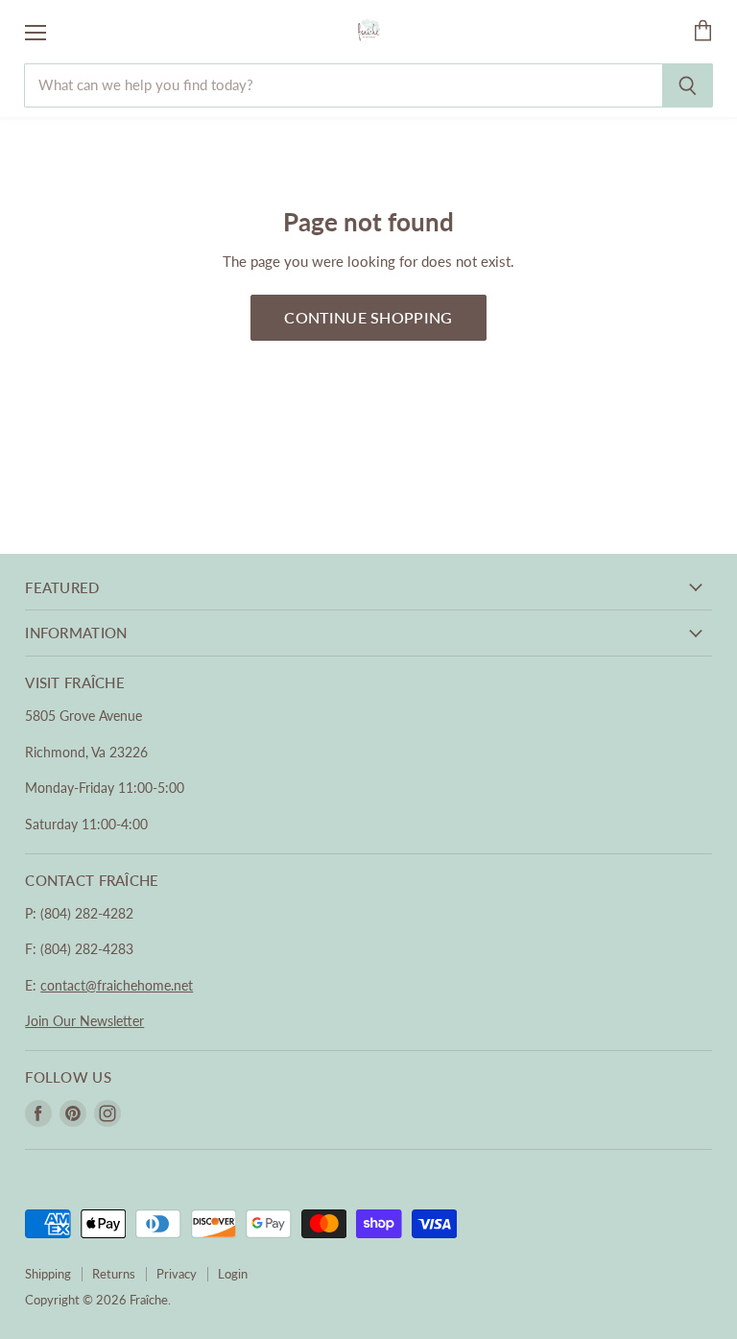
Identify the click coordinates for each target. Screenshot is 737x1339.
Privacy (176, 1273)
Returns (113, 1273)
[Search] (687, 85)
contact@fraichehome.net (116, 985)
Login (233, 1273)
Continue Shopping (368, 317)
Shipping (48, 1273)
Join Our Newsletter (84, 1021)
